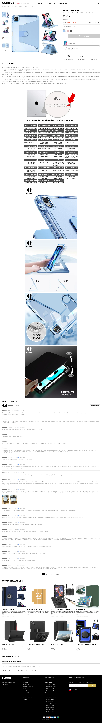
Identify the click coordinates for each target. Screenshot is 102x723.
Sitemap (25, 699)
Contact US (26, 684)
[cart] (98, 3)
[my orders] (95, 3)
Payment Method (27, 697)
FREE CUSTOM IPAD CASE (34, 610)
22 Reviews (73, 19)
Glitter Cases (49, 701)
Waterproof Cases (51, 703)
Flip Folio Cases (50, 688)
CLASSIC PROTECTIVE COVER (35, 644)
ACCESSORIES (63, 3)
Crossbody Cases (51, 686)
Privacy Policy (26, 693)
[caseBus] (8, 2)
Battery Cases (50, 705)
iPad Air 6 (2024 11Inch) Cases (14, 6)
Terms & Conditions (28, 695)
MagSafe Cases (50, 707)
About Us (25, 682)
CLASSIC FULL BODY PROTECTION (61, 610)
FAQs (24, 688)
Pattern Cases (50, 709)
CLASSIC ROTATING (8, 610)
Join (92, 685)
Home (3, 6)
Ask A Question (95, 405)
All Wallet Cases (50, 684)
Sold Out (85, 36)
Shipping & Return (28, 686)
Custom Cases (50, 711)
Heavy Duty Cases (51, 697)
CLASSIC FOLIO (80, 610)
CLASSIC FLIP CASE (8, 644)
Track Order (26, 690)
